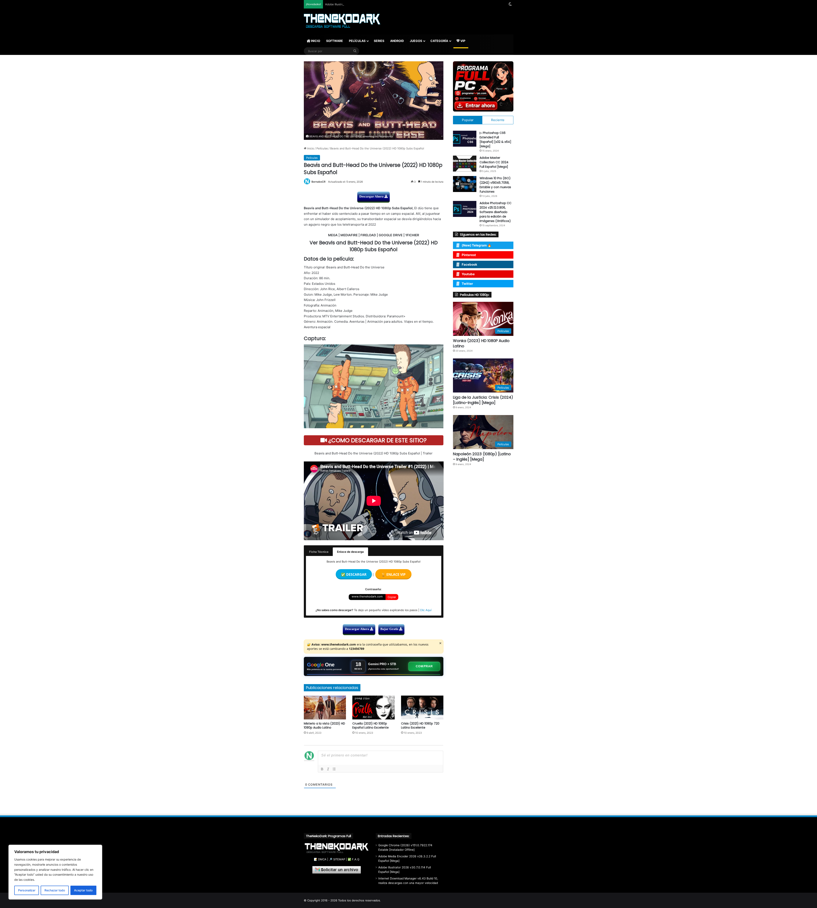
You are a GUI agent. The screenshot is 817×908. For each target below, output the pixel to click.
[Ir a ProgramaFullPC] (483, 86)
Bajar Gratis (389, 629)
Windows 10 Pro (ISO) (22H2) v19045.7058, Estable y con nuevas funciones (495, 185)
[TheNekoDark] (342, 21)
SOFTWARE (334, 41)
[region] (55, 872)
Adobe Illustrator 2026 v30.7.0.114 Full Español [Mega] (361, 4)
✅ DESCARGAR (354, 574)
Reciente (497, 120)
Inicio (310, 148)
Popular (468, 120)
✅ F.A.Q (353, 859)
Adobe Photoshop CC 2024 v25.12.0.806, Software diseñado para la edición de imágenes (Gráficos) (495, 212)
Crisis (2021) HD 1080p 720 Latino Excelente (420, 725)
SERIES (379, 41)
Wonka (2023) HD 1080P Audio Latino (481, 343)
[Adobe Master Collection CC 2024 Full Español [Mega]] (464, 164)
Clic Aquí (425, 610)
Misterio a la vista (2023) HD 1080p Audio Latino (324, 725)
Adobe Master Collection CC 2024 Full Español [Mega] (494, 162)
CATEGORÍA (439, 41)
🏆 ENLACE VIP (393, 574)
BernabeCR (318, 181)
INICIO (315, 41)
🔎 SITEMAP (337, 859)
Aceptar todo (83, 890)
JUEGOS (416, 41)
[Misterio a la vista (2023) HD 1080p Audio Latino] (325, 707)
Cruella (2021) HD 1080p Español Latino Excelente (370, 725)
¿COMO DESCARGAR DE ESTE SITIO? (377, 440)
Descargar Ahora (371, 196)
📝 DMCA (320, 859)
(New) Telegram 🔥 (476, 245)
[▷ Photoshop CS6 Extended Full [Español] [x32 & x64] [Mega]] (464, 139)
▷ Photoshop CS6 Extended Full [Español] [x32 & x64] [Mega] (495, 139)
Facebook (469, 264)
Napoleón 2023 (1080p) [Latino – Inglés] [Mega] (482, 456)
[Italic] (328, 769)
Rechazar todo (54, 890)
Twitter (467, 284)
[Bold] (322, 769)
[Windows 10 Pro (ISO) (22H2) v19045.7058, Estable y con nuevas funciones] (464, 184)
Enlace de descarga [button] (350, 551)
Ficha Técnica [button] (319, 551)
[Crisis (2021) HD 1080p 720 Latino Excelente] (422, 707)
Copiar (392, 597)
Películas (322, 148)
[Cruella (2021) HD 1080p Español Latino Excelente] (373, 707)
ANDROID (397, 41)
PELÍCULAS (357, 41)
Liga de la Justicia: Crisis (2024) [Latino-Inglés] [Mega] (483, 400)
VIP (462, 41)
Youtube (468, 274)
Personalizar (26, 890)
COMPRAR (424, 666)
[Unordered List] (334, 769)
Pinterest (469, 255)
